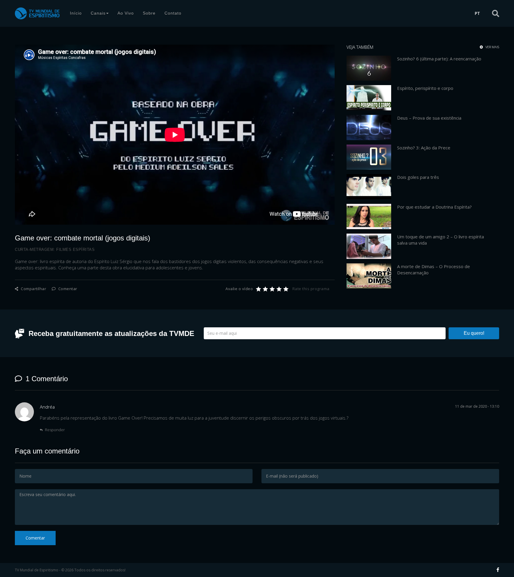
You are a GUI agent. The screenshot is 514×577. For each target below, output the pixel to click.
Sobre (149, 13)
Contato (172, 13)
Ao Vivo (125, 13)
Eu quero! (474, 333)
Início (76, 13)
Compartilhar (33, 288)
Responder (54, 429)
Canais (98, 13)
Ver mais (492, 47)
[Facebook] (497, 570)
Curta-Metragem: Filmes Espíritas (55, 249)
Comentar (67, 288)
